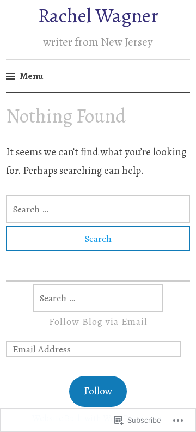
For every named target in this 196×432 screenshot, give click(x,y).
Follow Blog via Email (98, 321)
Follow (98, 391)
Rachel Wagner (98, 15)
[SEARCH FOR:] (98, 209)
